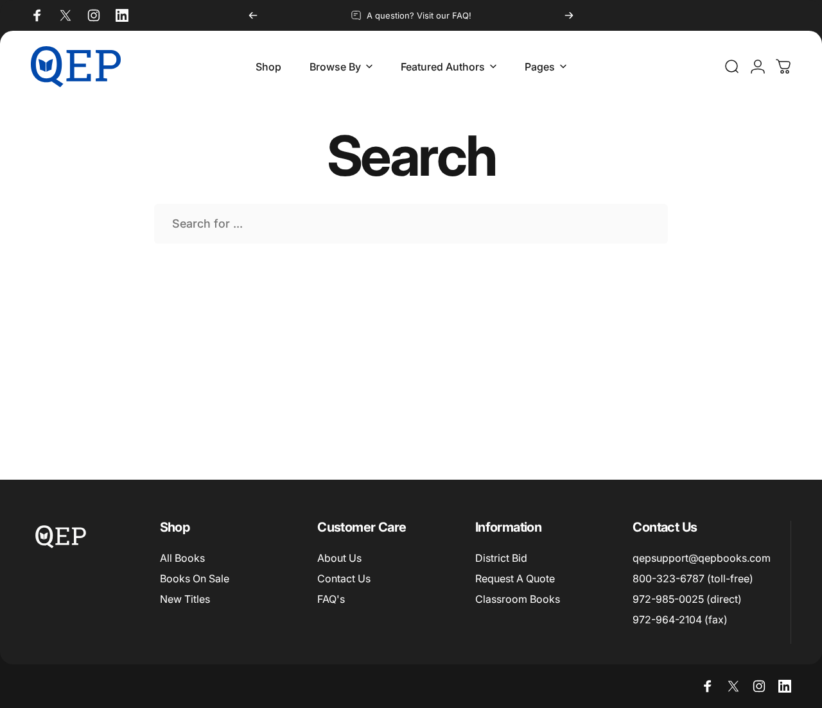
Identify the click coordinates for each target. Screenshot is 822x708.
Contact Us (344, 578)
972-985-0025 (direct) (687, 599)
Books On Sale (194, 578)
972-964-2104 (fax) (680, 619)
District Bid (501, 558)
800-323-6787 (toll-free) (693, 578)
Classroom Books (517, 599)
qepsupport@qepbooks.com (702, 558)
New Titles (185, 599)
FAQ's (331, 599)
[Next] (569, 15)
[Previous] (253, 15)
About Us (339, 558)
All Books (182, 558)
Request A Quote (515, 578)
